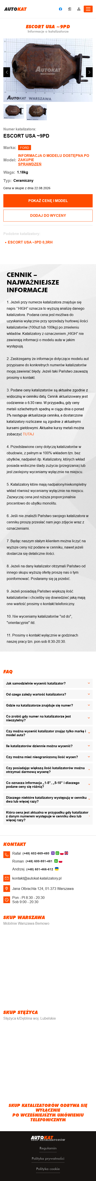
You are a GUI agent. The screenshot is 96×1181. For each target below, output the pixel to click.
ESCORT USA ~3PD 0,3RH (30, 242)
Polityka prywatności (48, 1158)
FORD (24, 147)
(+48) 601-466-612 (39, 869)
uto (15, 9)
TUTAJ (28, 434)
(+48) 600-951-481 (39, 861)
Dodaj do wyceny (48, 215)
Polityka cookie (48, 1169)
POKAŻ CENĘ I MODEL (48, 201)
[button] (89, 72)
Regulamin (48, 1148)
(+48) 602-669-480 (36, 853)
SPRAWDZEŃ (30, 164)
